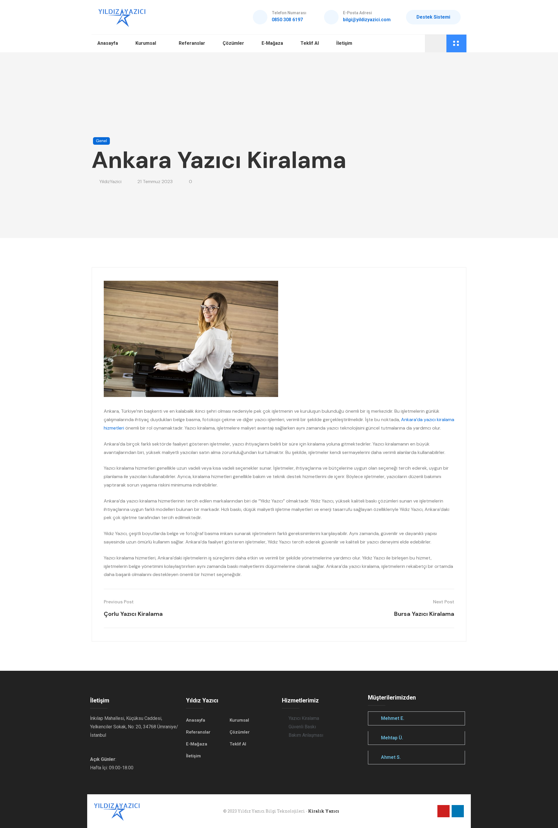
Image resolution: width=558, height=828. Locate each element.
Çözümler (233, 43)
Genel (101, 140)
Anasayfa (107, 43)
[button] (416, 718)
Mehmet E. (392, 718)
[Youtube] (443, 811)
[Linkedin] (458, 811)
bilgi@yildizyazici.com (367, 19)
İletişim (344, 43)
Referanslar (192, 43)
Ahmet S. (391, 757)
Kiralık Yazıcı (323, 811)
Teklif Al (310, 43)
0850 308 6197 (287, 19)
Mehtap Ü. (392, 738)
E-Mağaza (272, 43)
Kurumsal (145, 43)
